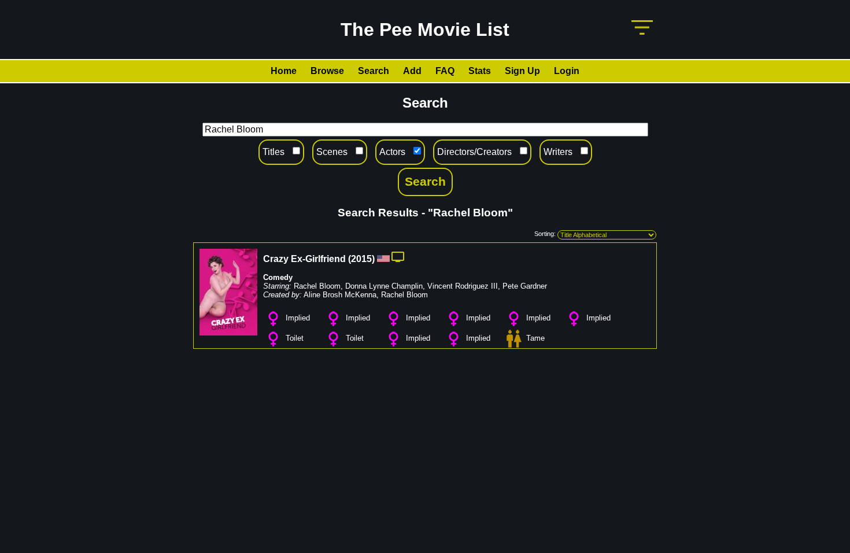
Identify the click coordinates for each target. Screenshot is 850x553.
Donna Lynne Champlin (384, 286)
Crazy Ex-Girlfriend (304, 259)
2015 (361, 259)
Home (284, 71)
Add (412, 71)
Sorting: (545, 233)
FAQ (444, 71)
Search (373, 71)
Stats (479, 71)
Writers (558, 152)
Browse (327, 71)
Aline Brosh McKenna (340, 294)
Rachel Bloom (317, 286)
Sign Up (522, 71)
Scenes (332, 152)
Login (566, 71)
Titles (273, 152)
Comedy (278, 277)
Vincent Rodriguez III (462, 286)
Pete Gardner (524, 286)
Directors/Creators (474, 152)
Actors (392, 152)
